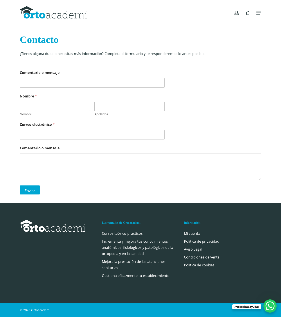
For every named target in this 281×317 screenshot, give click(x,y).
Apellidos (101, 114)
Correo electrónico (37, 125)
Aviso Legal (193, 249)
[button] (258, 13)
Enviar (30, 190)
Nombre (26, 114)
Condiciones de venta (202, 257)
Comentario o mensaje (39, 73)
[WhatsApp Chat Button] (270, 306)
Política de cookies (199, 265)
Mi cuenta (192, 233)
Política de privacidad (201, 241)
